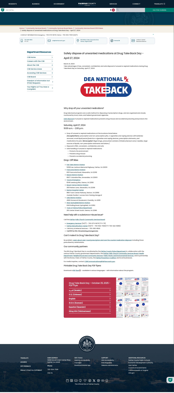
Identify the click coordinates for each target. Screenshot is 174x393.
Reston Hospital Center (75, 190)
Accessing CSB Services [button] (36, 73)
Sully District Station (74, 198)
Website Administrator (109, 365)
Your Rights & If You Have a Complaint (38, 88)
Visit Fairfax (132, 365)
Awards (23, 362)
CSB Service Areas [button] (34, 69)
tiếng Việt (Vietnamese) (80, 311)
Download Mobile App (82, 365)
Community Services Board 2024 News (89, 28)
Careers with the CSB (35, 61)
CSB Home (31, 57)
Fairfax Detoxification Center (77, 226)
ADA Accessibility (107, 360)
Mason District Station (75, 175)
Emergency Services (74, 223)
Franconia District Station (76, 170)
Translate (24, 358)
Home (21, 28)
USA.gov (131, 373)
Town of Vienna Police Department (79, 208)
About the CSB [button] (33, 65)
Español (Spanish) (77, 307)
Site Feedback (25, 366)
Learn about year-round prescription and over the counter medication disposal (102, 240)
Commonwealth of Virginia (138, 370)
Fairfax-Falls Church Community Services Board (87, 220)
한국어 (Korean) (76, 303)
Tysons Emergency (73, 180)
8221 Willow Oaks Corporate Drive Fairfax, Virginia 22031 (89, 40)
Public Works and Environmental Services (119, 256)
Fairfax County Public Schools (139, 360)
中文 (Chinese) (75, 294)
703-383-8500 (28, 40)
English (72, 298)
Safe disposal (69, 119)
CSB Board (31, 77)
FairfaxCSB (117, 40)
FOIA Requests (106, 363)
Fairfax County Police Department (113, 251)
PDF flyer (76, 270)
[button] (12, 4)
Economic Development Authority (140, 363)
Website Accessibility (82, 360)
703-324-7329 (52, 369)
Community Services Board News (60, 28)
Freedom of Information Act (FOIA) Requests (38, 82)
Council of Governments (137, 368)
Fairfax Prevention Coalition (106, 258)
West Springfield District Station (78, 203)
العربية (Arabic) (75, 290)
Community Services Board (36, 28)
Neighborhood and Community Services (88, 256)
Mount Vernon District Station (77, 185)
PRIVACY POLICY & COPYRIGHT (31, 370)
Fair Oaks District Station (76, 165)
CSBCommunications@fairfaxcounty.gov (100, 261)
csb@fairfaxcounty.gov (58, 40)
